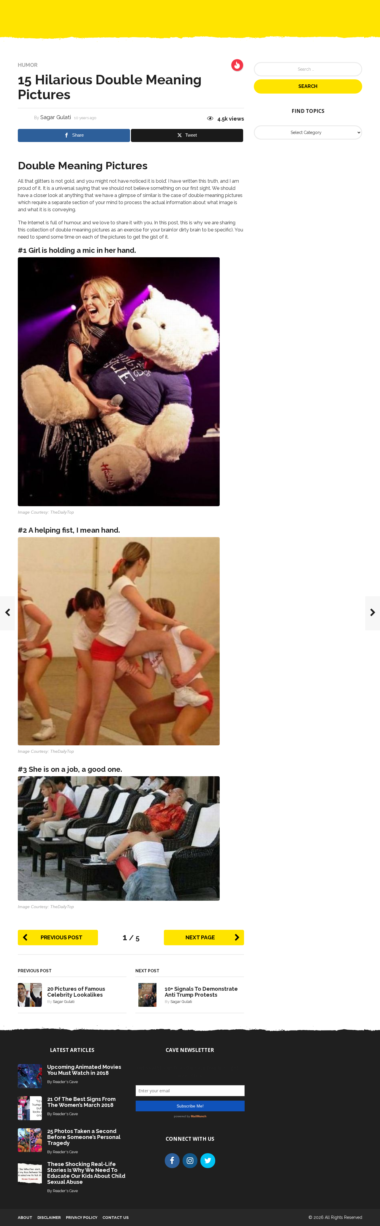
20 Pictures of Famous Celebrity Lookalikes (76, 992)
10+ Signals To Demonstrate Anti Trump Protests (201, 992)
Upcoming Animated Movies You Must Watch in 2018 (84, 1070)
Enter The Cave (200, 9)
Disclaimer (49, 1217)
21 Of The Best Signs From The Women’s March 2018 (81, 1102)
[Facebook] (172, 1160)
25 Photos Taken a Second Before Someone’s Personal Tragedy (84, 1137)
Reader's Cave (65, 1082)
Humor (27, 65)
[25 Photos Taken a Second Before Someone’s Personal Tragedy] (30, 1140)
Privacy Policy (81, 1217)
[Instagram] (190, 1160)
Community (161, 9)
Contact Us (240, 9)
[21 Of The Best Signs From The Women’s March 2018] (30, 1108)
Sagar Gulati (55, 117)
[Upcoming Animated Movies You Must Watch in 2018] (30, 1076)
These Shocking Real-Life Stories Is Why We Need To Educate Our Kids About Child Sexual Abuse (86, 1173)
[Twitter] (207, 1160)
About (25, 1217)
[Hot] (237, 65)
